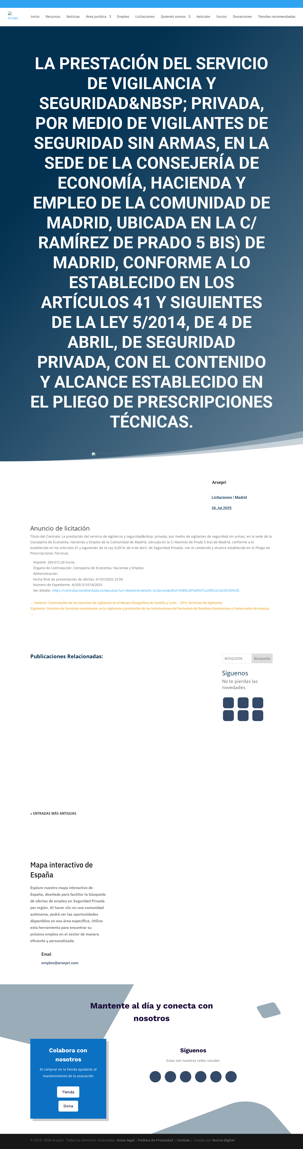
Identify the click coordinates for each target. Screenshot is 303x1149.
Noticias (73, 17)
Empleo (123, 17)
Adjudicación (78, 767)
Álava (97, 767)
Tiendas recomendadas (276, 17)
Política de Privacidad (155, 1140)
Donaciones (242, 17)
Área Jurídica (96, 17)
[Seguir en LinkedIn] (243, 715)
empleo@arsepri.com (59, 962)
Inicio (35, 17)
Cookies (183, 1140)
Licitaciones (145, 17)
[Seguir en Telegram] (257, 715)
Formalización (79, 696)
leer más (119, 703)
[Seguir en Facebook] (228, 702)
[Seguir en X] (243, 702)
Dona (68, 1106)
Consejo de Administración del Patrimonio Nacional (119, 665)
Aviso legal (125, 1140)
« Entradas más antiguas (53, 814)
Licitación (104, 696)
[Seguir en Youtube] (228, 715)
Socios (221, 17)
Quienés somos (173, 17)
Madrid (241, 497)
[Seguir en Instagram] (257, 702)
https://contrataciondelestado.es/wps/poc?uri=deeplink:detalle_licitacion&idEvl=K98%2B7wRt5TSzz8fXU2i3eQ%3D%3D (145, 590)
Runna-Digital (223, 1140)
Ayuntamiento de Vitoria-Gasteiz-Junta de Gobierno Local (119, 736)
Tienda (68, 1092)
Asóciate (203, 17)
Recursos (53, 17)
